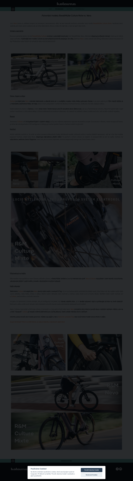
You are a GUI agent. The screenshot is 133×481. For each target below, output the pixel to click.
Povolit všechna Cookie (91, 470)
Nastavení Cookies (91, 475)
